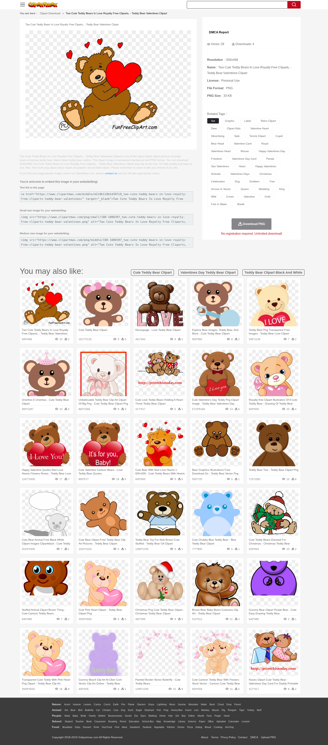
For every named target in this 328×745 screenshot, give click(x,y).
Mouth (201, 716)
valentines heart (221, 151)
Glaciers (141, 704)
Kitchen (171, 727)
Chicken (106, 710)
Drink (96, 727)
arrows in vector (221, 189)
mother (102, 716)
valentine (249, 196)
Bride (83, 716)
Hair (170, 716)
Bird (80, 710)
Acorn (67, 704)
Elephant (149, 710)
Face (209, 716)
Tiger (241, 710)
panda (270, 158)
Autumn (77, 704)
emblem (254, 181)
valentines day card (244, 158)
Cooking (218, 727)
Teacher (79, 721)
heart (242, 166)
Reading (112, 721)
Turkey (250, 710)
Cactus (97, 704)
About (204, 737)
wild (213, 196)
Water (204, 704)
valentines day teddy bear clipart (208, 272)
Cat (98, 710)
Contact (242, 737)
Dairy (77, 727)
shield (240, 204)
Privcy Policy (228, 737)
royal (264, 143)
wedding (264, 189)
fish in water (219, 204)
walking (152, 716)
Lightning (162, 704)
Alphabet (221, 721)
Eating (199, 727)
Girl (177, 716)
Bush (212, 704)
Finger (217, 716)
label (247, 120)
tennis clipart (257, 135)
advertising (217, 135)
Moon (172, 704)
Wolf (259, 710)
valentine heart (259, 128)
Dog (123, 710)
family (92, 716)
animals (216, 173)
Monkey (205, 710)
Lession (246, 721)
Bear (73, 710)
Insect (188, 710)
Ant (66, 710)
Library (181, 721)
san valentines (220, 166)
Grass (151, 704)
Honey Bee (177, 710)
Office (211, 721)
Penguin (232, 710)
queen (245, 189)
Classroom (100, 721)
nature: (57, 704)
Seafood (147, 727)
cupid (279, 135)
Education (134, 721)
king (282, 189)
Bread (208, 727)
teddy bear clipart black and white (273, 272)
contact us (111, 173)
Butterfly (89, 710)
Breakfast (67, 727)
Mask (67, 716)
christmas (265, 173)
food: (56, 727)
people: (57, 715)
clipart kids (233, 128)
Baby (75, 716)
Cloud (221, 704)
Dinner (180, 727)
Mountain (193, 704)
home (162, 716)
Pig (223, 710)
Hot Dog (229, 727)
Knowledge (169, 721)
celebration (218, 181)
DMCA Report (219, 32)
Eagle (139, 710)
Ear (136, 716)
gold (267, 196)
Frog (166, 710)
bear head (217, 143)
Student (69, 721)
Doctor (128, 716)
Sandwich (135, 727)
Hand (226, 716)
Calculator (233, 721)
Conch (107, 704)
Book (89, 721)
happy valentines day (272, 151)
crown (230, 196)
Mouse (215, 710)
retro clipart (268, 120)
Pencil (123, 721)
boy (184, 716)
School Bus (148, 721)
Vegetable (159, 727)
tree (272, 181)
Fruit (117, 727)
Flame (131, 704)
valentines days (240, 173)
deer (214, 128)
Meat (124, 727)
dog (237, 181)
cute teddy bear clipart (152, 272)
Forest (237, 704)
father (191, 716)
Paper (202, 721)
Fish (159, 710)
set (213, 120)
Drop (229, 704)
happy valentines (265, 166)
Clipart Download (50, 13)
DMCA (254, 737)
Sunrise (182, 704)
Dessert (87, 727)
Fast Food (107, 727)
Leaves (87, 704)
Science (192, 721)
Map (158, 721)
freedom (216, 158)
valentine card (243, 143)
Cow (116, 710)
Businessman (115, 716)
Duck (130, 710)
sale (237, 135)
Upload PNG (268, 737)
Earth (116, 704)
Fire (123, 704)
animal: (57, 709)
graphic (229, 120)
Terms (214, 737)
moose (245, 151)
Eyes (143, 716)
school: (57, 721)
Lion (196, 710)
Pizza (190, 727)
